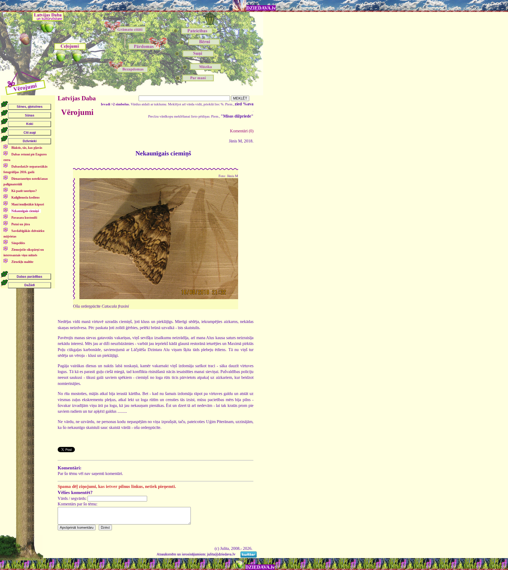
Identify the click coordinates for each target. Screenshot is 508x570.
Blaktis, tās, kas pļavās (26, 148)
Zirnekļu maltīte (22, 262)
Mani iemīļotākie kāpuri (27, 204)
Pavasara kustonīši (24, 217)
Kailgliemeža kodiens (25, 197)
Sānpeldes (18, 243)
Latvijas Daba (77, 98)
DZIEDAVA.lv (261, 8)
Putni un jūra (20, 224)
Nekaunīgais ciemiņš (25, 211)
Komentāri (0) (241, 131)
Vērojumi (77, 112)
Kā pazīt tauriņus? (24, 191)
